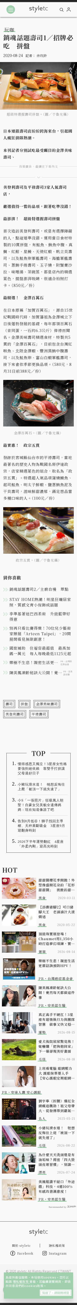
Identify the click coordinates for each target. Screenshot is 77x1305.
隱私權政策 (21, 1281)
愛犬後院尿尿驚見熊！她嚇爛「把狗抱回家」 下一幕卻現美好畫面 (56, 1046)
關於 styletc (21, 1245)
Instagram (58, 1253)
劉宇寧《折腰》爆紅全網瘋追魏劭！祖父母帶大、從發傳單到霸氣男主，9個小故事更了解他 (56, 1106)
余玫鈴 (42, 55)
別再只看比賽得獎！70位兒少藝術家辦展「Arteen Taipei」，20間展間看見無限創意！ (40, 633)
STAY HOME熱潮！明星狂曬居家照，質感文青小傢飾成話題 (40, 602)
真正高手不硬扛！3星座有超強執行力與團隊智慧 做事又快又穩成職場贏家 (56, 1019)
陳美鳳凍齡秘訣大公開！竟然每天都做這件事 (56, 992)
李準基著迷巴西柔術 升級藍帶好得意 (39, 616)
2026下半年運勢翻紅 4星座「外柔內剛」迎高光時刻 (41, 844)
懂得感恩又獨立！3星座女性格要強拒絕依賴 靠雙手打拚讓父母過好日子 (42, 768)
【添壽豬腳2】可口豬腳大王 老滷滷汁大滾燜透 (56, 912)
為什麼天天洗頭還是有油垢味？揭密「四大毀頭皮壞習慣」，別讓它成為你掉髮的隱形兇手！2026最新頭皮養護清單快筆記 (56, 1159)
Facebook (25, 1253)
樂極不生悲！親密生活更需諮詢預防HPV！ (56, 963)
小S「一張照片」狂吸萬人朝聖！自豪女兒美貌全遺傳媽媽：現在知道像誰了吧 (41, 804)
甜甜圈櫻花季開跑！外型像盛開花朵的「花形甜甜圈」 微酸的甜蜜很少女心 (56, 885)
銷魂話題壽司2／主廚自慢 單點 (39, 589)
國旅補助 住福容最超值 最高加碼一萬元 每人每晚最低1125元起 (40, 650)
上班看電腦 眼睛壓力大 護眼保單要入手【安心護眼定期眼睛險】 (55, 1073)
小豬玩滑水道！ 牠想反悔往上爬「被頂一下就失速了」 (41, 787)
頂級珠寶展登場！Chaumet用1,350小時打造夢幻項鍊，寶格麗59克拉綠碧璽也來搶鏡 (56, 938)
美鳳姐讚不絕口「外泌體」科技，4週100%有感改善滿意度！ (56, 1186)
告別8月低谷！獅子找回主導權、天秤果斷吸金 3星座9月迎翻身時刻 (41, 825)
